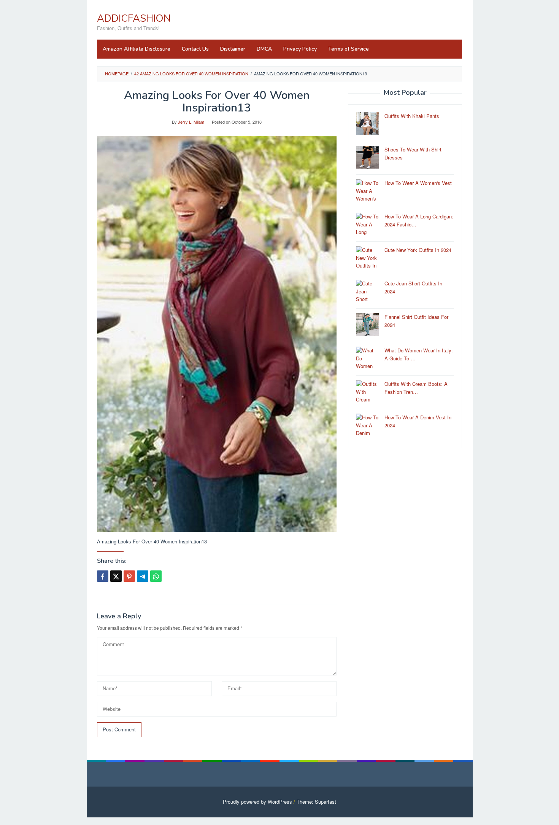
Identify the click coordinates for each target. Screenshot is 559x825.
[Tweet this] (116, 576)
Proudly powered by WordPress (257, 801)
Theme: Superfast (316, 801)
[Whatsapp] (156, 576)
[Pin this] (129, 576)
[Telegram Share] (142, 576)
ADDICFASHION (134, 18)
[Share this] (102, 576)
